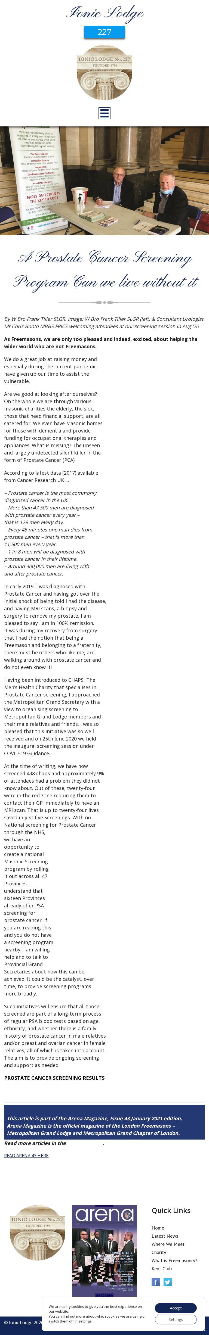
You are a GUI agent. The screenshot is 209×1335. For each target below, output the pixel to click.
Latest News (165, 1236)
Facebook (156, 1282)
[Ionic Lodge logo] (104, 73)
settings (84, 1321)
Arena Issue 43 (85, 1143)
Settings (176, 1319)
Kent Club (162, 1268)
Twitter (168, 1282)
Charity (159, 1252)
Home (158, 1228)
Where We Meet (168, 1244)
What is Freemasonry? (174, 1260)
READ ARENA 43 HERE (26, 1156)
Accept (176, 1308)
